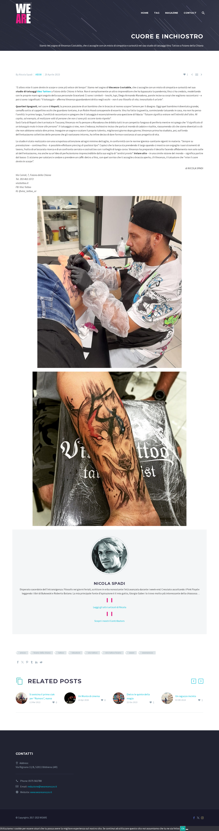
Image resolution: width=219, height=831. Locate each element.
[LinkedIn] (36, 662)
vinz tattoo (92, 652)
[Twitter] (22, 662)
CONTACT (190, 12)
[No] (187, 829)
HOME (144, 12)
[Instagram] (202, 818)
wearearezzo (147, 652)
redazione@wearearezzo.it (42, 786)
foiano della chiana (42, 652)
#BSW (38, 74)
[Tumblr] (31, 662)
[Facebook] (18, 662)
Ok (182, 828)
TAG (156, 12)
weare (131, 652)
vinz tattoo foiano (113, 652)
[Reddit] (41, 662)
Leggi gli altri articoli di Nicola (109, 607)
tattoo (61, 652)
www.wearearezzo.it (41, 792)
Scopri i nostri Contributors (109, 620)
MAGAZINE (171, 12)
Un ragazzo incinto (185, 696)
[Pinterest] (27, 662)
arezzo (23, 652)
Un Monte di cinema (89, 696)
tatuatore (76, 652)
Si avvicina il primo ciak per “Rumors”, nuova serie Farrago (42, 698)
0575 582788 (35, 780)
